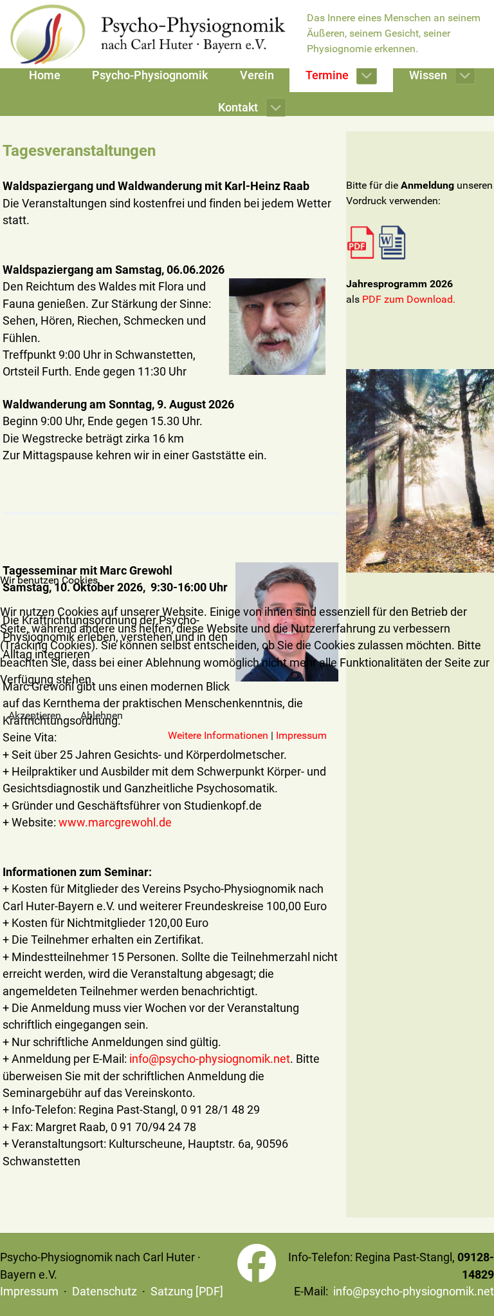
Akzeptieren (34, 715)
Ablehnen (101, 715)
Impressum (301, 735)
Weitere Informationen (218, 735)
